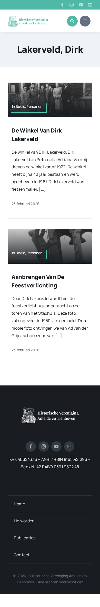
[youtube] (81, 5)
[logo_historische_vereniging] (28, 17)
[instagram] (71, 5)
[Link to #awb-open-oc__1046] (72, 21)
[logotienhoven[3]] (50, 408)
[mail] (90, 5)
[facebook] (62, 5)
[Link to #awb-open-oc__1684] (85, 21)
